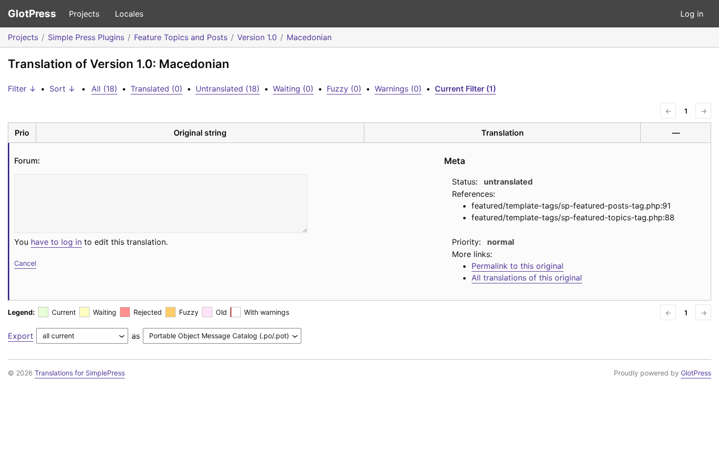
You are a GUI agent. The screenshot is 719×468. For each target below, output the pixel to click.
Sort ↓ (62, 89)
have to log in (56, 242)
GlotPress (32, 13)
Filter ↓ (22, 89)
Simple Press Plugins (86, 37)
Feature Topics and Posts (180, 37)
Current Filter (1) (465, 89)
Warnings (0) (398, 89)
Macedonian (309, 37)
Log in (691, 14)
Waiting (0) (293, 89)
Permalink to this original (517, 266)
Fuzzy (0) (344, 89)
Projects (84, 14)
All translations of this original (527, 277)
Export (20, 336)
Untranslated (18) (228, 89)
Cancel (25, 263)
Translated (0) (156, 89)
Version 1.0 (257, 37)
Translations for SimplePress (80, 373)
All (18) (104, 89)
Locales (129, 14)
